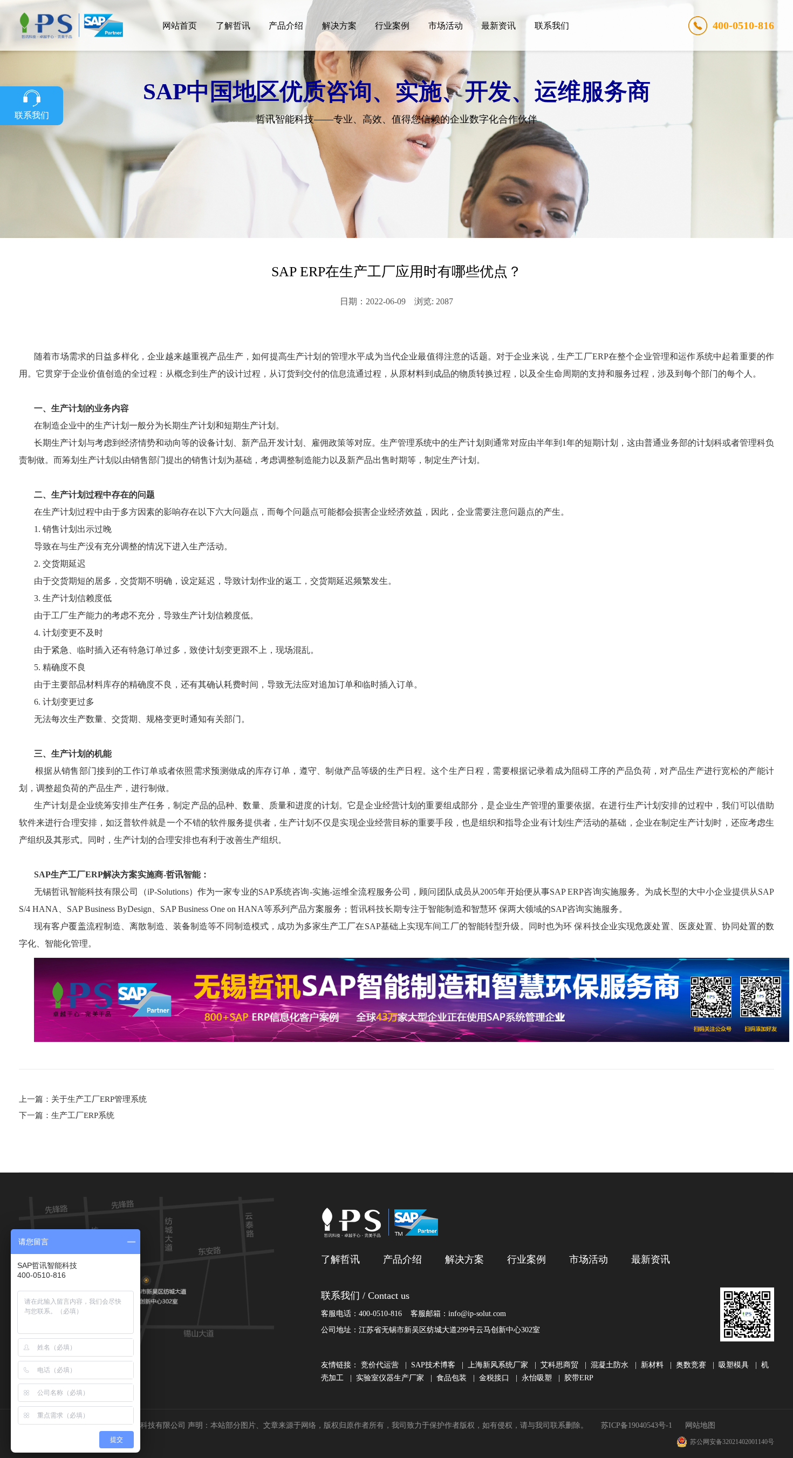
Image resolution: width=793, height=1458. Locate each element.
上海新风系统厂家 (498, 1365)
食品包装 (451, 1378)
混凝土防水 (609, 1365)
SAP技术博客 (433, 1365)
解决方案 (339, 25)
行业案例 (392, 25)
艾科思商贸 (559, 1365)
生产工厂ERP (583, 356)
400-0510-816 (743, 25)
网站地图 (700, 1425)
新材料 (652, 1365)
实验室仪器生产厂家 (390, 1378)
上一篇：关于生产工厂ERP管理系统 (83, 1099)
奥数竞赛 (691, 1365)
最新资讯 (498, 25)
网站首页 (179, 25)
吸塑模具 (734, 1365)
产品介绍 (286, 25)
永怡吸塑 (537, 1378)
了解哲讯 (233, 25)
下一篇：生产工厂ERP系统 (66, 1115)
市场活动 (445, 25)
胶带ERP (578, 1378)
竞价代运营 (380, 1365)
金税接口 (494, 1378)
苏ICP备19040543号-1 (636, 1425)
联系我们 (552, 25)
